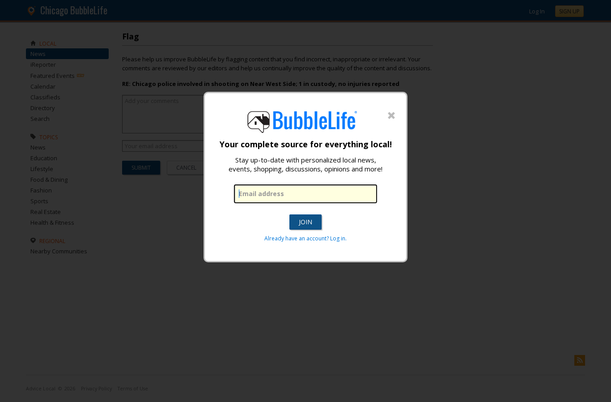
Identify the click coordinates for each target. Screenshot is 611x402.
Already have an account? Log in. (305, 238)
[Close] (391, 116)
